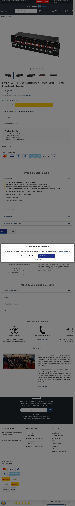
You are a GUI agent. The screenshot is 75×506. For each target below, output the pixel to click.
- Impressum (37, 259)
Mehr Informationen (64, 252)
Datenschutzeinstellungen (29, 256)
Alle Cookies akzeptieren (47, 256)
